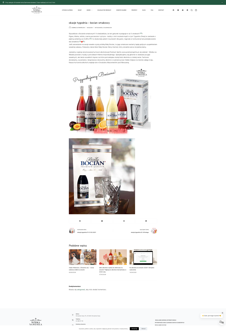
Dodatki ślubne (121, 10)
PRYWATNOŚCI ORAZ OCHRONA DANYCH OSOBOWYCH (169, 322)
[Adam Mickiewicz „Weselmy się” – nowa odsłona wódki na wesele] (82, 257)
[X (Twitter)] (102, 221)
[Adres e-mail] (182, 10)
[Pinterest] (124, 221)
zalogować (81, 289)
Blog (144, 10)
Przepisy (134, 10)
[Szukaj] (192, 10)
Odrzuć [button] (222, 2)
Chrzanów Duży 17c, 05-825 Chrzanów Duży (88, 316)
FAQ (152, 10)
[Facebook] (173, 10)
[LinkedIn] (146, 221)
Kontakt (161, 10)
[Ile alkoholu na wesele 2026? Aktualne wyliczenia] (143, 257)
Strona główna (67, 10)
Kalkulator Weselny (104, 10)
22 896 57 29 (79, 321)
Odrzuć (143, 328)
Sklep (79, 10)
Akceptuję (134, 328)
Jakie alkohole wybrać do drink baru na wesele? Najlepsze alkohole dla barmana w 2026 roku (112, 270)
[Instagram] (178, 10)
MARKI (89, 10)
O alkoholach (107, 27)
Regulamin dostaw (160, 325)
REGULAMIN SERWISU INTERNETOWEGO (165, 320)
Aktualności (99, 27)
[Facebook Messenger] (187, 10)
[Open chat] (221, 322)
